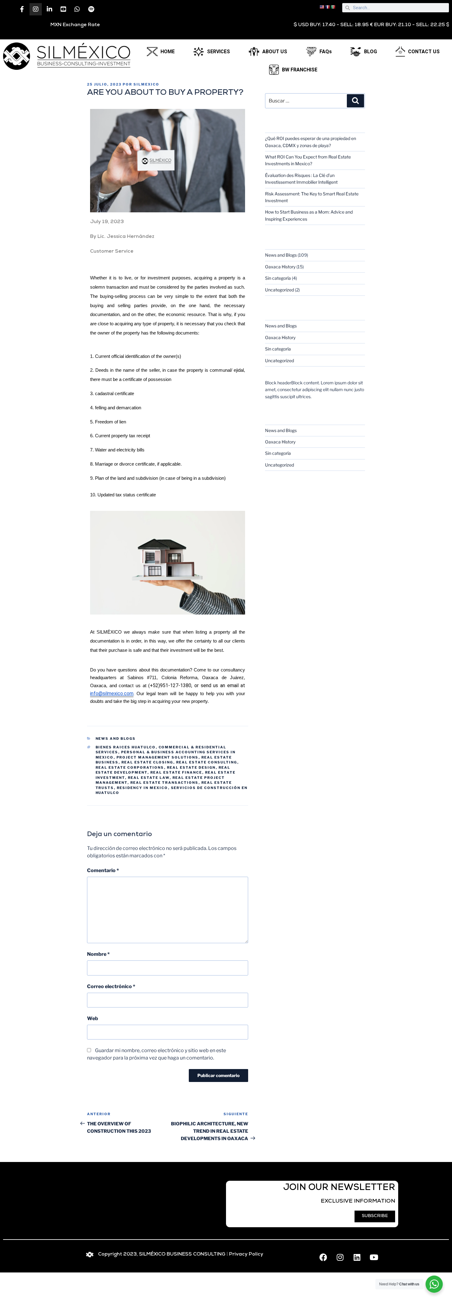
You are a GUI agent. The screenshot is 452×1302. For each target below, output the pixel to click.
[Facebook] (323, 1257)
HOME (168, 51)
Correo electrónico (111, 986)
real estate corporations (130, 767)
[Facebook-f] (22, 9)
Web (92, 1018)
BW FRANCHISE (299, 70)
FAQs (325, 51)
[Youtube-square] (63, 9)
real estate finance (176, 772)
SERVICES (218, 51)
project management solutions (158, 757)
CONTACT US (424, 51)
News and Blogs (116, 738)
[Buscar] (355, 100)
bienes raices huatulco (126, 747)
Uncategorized (279, 289)
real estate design (191, 767)
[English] (322, 7)
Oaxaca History (280, 266)
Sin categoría (278, 278)
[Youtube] (374, 1257)
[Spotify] (91, 9)
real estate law (149, 777)
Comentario (103, 870)
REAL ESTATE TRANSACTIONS (164, 782)
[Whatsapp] (77, 9)
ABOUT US (274, 51)
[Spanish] (333, 7)
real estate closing (147, 762)
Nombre (98, 954)
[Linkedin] (357, 1257)
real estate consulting (206, 762)
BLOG (370, 51)
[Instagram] (36, 9)
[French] (328, 7)
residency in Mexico (142, 788)
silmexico (146, 84)
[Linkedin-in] (49, 9)
